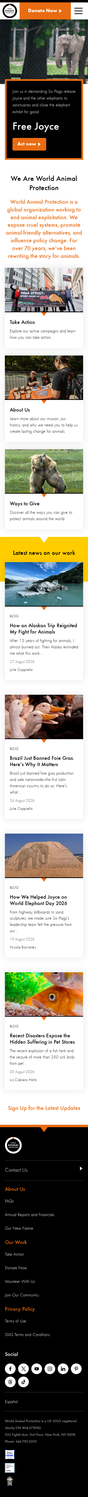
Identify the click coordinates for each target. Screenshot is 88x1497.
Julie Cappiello (21, 670)
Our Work (16, 1242)
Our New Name (19, 1228)
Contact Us (16, 1170)
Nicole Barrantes (23, 947)
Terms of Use (15, 1321)
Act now (26, 144)
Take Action (22, 322)
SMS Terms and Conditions (27, 1335)
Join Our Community (22, 1295)
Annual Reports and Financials (29, 1215)
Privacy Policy (20, 1309)
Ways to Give (25, 504)
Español (11, 1402)
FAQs (9, 1201)
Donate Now (16, 1268)
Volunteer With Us (20, 1281)
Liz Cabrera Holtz (23, 1080)
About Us (20, 410)
